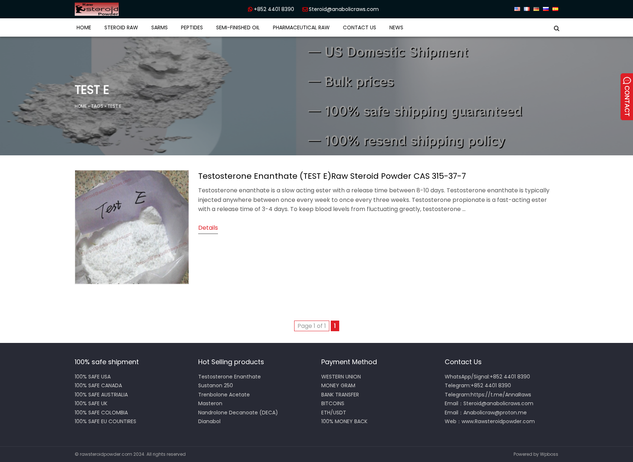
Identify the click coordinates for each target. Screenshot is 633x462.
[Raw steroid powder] (122, 9)
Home (84, 27)
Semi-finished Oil (238, 27)
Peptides (192, 27)
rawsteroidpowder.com (106, 454)
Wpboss (549, 454)
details (208, 227)
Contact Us (359, 27)
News (396, 27)
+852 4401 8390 (274, 9)
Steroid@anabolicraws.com (344, 9)
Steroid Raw (121, 27)
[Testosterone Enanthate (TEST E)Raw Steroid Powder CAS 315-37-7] (132, 282)
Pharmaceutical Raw (301, 27)
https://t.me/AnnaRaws (501, 394)
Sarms (159, 27)
